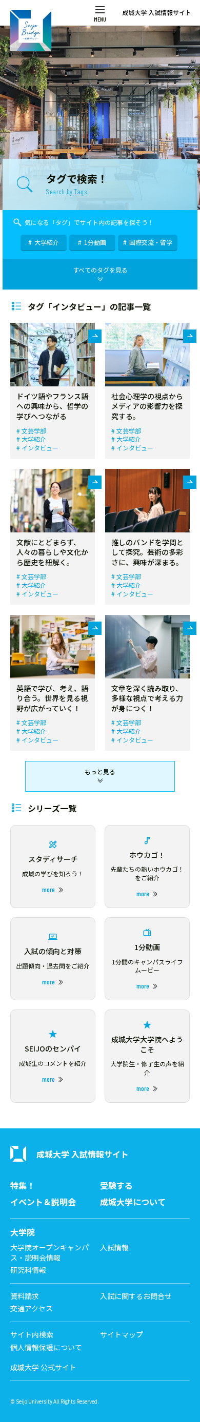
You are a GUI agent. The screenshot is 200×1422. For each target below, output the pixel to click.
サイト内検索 (31, 1334)
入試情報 (114, 1247)
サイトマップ (121, 1334)
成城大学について (133, 1202)
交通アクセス (31, 1308)
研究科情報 (28, 1270)
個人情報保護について (46, 1347)
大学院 (22, 1232)
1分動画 (95, 242)
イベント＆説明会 (43, 1202)
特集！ (22, 1185)
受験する (116, 1185)
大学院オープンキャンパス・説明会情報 (49, 1253)
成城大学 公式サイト (43, 1367)
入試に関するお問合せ (136, 1296)
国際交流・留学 (150, 242)
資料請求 (24, 1296)
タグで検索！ (77, 183)
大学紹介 (46, 242)
